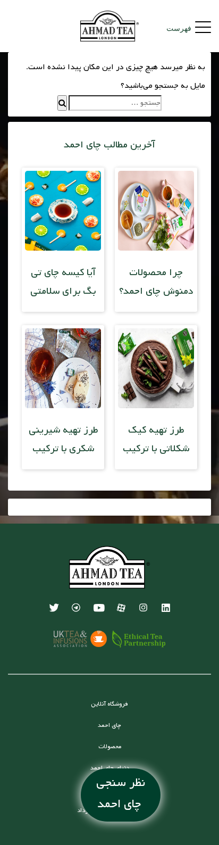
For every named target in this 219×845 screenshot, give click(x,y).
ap (121, 607)
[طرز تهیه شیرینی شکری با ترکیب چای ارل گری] (63, 406)
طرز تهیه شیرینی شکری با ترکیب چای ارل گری (63, 448)
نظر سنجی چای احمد (120, 793)
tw (54, 607)
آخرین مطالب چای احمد (109, 145)
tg (76, 607)
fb (165, 607)
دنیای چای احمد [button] (109, 768)
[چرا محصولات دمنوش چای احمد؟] (156, 249)
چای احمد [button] (109, 725)
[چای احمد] (109, 26)
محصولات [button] (109, 746)
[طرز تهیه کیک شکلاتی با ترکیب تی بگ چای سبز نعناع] (156, 406)
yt (98, 607)
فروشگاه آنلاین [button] (109, 704)
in (143, 607)
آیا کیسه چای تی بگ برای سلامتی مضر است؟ (63, 291)
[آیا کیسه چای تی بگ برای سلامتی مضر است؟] (63, 249)
